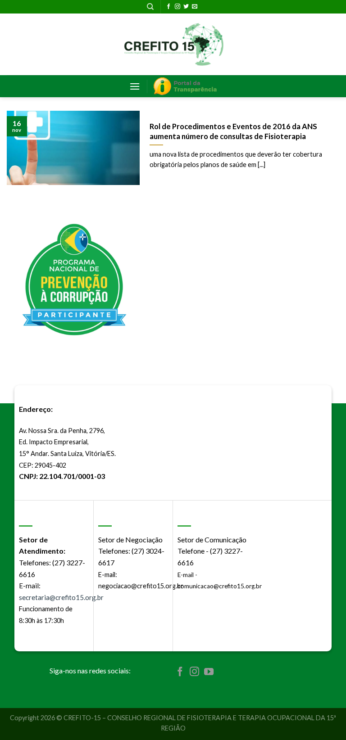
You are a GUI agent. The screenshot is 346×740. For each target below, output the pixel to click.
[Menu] (134, 86)
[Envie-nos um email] (194, 7)
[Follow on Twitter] (186, 7)
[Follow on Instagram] (177, 7)
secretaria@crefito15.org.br (61, 597)
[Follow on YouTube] (209, 672)
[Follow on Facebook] (168, 7)
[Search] (150, 6)
